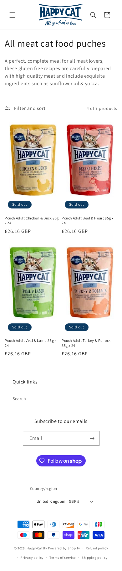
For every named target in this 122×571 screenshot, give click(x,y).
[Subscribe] (92, 438)
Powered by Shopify (64, 548)
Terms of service (62, 557)
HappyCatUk (37, 548)
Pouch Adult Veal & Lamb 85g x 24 (30, 343)
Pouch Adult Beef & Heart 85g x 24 (88, 220)
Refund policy (97, 548)
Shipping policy (95, 557)
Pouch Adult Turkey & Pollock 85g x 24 (86, 343)
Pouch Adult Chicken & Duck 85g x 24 (32, 220)
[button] (12, 15)
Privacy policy (31, 557)
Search (19, 398)
